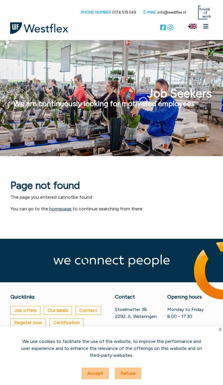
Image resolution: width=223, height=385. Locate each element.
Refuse (128, 373)
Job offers (25, 310)
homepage (61, 209)
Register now (28, 322)
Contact (88, 310)
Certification (66, 322)
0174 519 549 (124, 12)
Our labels (58, 310)
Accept (95, 373)
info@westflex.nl (171, 12)
